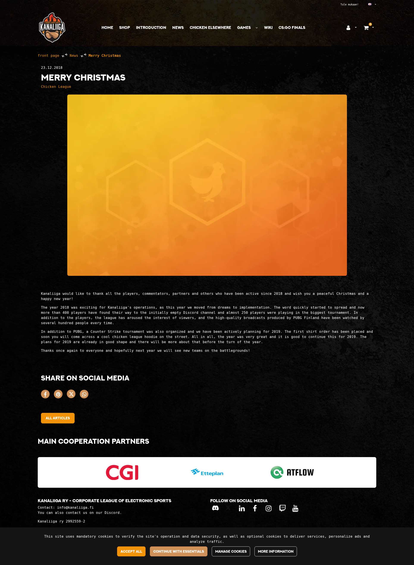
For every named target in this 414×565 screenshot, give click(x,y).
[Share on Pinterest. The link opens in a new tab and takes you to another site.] (60, 395)
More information (275, 551)
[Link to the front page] (52, 28)
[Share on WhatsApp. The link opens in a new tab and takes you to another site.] (85, 395)
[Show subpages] (256, 27)
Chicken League (56, 87)
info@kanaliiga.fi (75, 507)
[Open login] (348, 27)
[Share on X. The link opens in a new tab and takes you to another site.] (73, 395)
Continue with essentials (178, 551)
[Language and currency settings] (368, 4)
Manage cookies (231, 551)
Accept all (131, 551)
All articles (58, 418)
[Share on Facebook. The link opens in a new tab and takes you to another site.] (47, 395)
